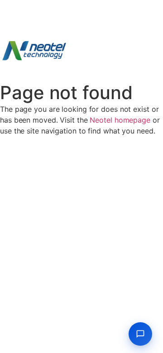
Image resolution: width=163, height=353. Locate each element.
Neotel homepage (120, 119)
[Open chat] (140, 334)
